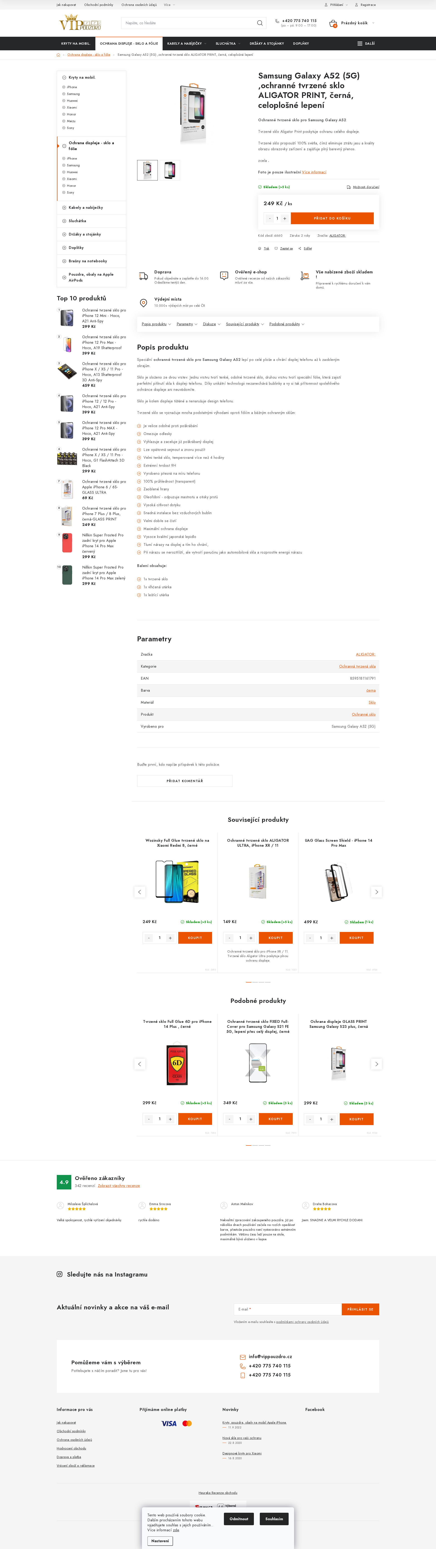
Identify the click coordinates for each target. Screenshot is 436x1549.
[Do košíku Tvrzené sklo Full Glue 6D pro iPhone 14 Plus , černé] (195, 1119)
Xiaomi (72, 107)
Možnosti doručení (366, 187)
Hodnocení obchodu (71, 1448)
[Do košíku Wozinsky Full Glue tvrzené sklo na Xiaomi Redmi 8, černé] (195, 938)
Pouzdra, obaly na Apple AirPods (91, 277)
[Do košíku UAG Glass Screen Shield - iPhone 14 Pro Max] (357, 938)
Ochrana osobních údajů (139, 4)
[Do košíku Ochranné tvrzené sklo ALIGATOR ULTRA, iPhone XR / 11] (276, 938)
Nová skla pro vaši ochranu (242, 1438)
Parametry (185, 324)
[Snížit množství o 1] (270, 218)
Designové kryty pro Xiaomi (242, 1453)
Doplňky (76, 247)
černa (371, 690)
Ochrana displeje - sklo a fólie (91, 145)
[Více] (366, 43)
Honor (71, 114)
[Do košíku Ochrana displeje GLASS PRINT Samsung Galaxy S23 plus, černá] (357, 1119)
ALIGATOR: (337, 235)
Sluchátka (77, 221)
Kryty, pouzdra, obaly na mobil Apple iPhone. (255, 1422)
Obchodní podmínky (98, 4)
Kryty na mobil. (82, 77)
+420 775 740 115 (299, 21)
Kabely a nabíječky (86, 207)
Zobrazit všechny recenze (119, 1185)
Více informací (314, 172)
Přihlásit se (360, 1309)
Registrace (368, 4)
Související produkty (242, 324)
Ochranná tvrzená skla (357, 666)
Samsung (73, 94)
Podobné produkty (284, 324)
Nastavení (160, 1541)
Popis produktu (154, 324)
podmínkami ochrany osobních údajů (302, 1322)
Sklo (372, 702)
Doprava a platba (69, 1457)
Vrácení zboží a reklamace (76, 1465)
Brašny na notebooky (88, 261)
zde (176, 1530)
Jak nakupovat (66, 4)
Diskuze (209, 324)
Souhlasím (274, 1519)
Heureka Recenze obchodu (218, 1493)
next (376, 892)
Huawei (72, 100)
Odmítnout (239, 1519)
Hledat (260, 23)
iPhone (72, 87)
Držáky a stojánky (85, 234)
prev (139, 892)
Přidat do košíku (332, 218)
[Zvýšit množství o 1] (285, 218)
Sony (70, 128)
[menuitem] (76, 43)
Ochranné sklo (364, 714)
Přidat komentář (185, 781)
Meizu (71, 121)
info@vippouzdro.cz (270, 1356)
